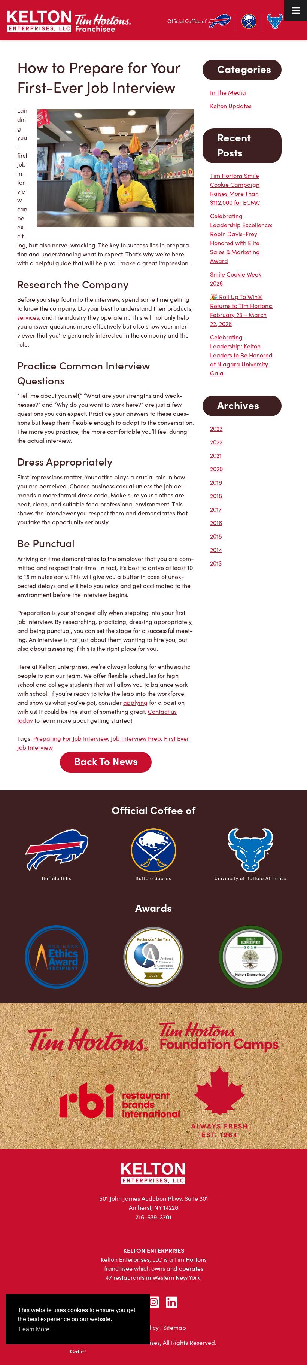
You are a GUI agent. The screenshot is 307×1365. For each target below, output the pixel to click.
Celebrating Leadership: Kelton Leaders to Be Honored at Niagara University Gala (241, 355)
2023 (216, 428)
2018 (216, 496)
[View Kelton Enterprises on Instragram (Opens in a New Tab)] (153, 1302)
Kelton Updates (231, 106)
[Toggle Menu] (295, 10)
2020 (216, 469)
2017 (216, 509)
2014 (216, 550)
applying (135, 702)
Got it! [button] (78, 1352)
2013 (216, 563)
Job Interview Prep (136, 738)
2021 (216, 455)
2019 (216, 482)
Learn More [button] (34, 1329)
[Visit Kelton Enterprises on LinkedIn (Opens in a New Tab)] (171, 1302)
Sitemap (174, 1327)
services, (28, 317)
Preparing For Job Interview (70, 738)
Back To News (106, 761)
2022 (216, 442)
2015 (216, 536)
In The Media (228, 92)
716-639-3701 (153, 1217)
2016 (216, 523)
